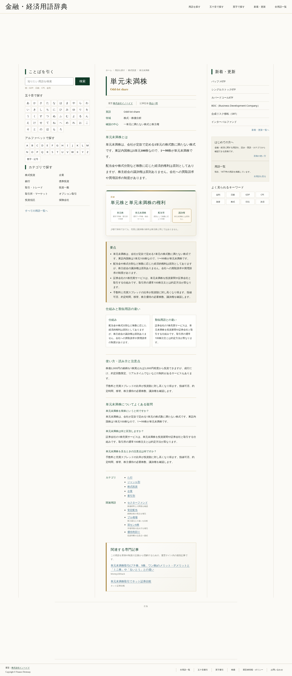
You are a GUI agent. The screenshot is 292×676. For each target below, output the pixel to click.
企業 (61, 175)
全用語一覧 (281, 6)
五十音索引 (203, 670)
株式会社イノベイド (123, 103)
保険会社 (64, 200)
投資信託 (30, 200)
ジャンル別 (133, 482)
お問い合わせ (277, 670)
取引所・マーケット (36, 193)
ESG (248, 201)
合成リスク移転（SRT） (224, 113)
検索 (82, 81)
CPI (262, 194)
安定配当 (132, 510)
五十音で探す (217, 6)
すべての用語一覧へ (36, 210)
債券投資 (64, 181)
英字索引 (219, 670)
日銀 (233, 194)
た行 (129, 477)
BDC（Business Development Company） (235, 105)
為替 (218, 201)
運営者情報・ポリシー (253, 670)
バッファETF (218, 81)
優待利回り (133, 532)
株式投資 (30, 175)
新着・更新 (260, 6)
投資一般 (64, 187)
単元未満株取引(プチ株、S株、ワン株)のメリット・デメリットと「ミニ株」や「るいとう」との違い (150, 567)
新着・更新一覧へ (260, 129)
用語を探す (194, 6)
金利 (218, 194)
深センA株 (133, 524)
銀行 (27, 181)
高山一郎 (153, 103)
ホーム (109, 70)
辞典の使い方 (260, 155)
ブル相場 (132, 517)
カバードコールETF (222, 97)
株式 (233, 201)
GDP (248, 194)
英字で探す (239, 6)
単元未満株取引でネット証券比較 (131, 581)
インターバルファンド (224, 121)
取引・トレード (34, 187)
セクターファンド (137, 502)
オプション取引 (68, 193)
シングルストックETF (223, 89)
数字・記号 (32, 159)
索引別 (131, 495)
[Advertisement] (146, 38)
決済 (262, 201)
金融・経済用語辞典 (36, 6)
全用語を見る (260, 176)
